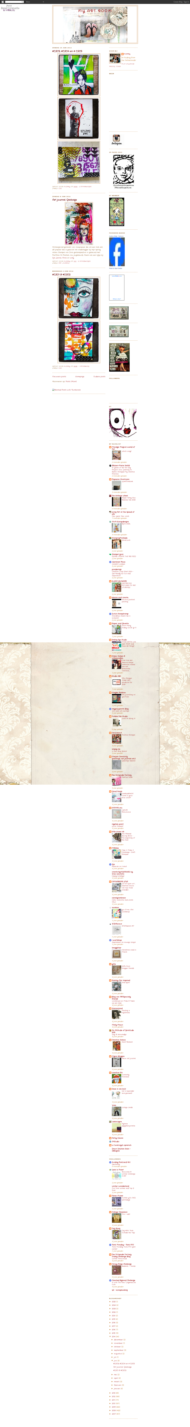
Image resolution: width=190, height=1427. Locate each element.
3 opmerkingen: (84, 261)
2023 (114, 1308)
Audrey (127, 54)
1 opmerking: (84, 366)
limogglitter (116, 948)
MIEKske (115, 848)
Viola (114, 1105)
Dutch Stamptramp (120, 614)
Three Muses (117, 1196)
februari (118, 1385)
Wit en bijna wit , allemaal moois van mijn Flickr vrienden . (128, 887)
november (118, 1343)
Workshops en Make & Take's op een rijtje (123, 1002)
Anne (64, 258)
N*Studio (115, 1141)
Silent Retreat (127, 1042)
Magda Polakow (119, 692)
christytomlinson (119, 898)
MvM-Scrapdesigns (120, 522)
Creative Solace (119, 1040)
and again (126, 982)
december (118, 1340)
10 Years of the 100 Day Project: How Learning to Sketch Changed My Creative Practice (123, 471)
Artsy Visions (117, 1138)
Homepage (79, 376)
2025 (114, 1301)
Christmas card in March (129, 951)
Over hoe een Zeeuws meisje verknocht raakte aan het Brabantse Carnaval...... (128, 665)
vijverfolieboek (127, 481)
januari (117, 1388)
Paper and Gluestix (120, 623)
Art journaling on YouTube (128, 696)
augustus (118, 1353)
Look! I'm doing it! (128, 718)
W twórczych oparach (121, 1145)
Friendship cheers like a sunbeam (121, 617)
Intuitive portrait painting (128, 601)
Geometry (116, 1164)
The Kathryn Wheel (120, 496)
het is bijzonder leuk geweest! (128, 1092)
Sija (53, 258)
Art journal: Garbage (64, 200)
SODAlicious (117, 924)
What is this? (117, 299)
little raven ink (118, 831)
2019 (114, 1319)
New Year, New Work (120, 516)
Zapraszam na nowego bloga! (124, 942)
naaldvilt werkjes (118, 564)
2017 (114, 1326)
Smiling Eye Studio (119, 640)
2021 (114, 1315)
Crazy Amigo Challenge (122, 1264)
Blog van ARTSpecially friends (121, 998)
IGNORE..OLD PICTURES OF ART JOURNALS (129, 585)
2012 (114, 1396)
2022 (114, 1312)
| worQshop (117, 940)
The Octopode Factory (121, 775)
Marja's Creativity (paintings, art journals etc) (124, 757)
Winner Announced (119, 1259)
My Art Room (95, 11)
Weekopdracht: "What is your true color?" (128, 795)
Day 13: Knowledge (119, 1034)
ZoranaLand (117, 1008)
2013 (114, 1393)
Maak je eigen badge (115, 268)
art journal (64, 263)
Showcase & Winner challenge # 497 (128, 1174)
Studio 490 (116, 676)
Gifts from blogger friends (128, 967)
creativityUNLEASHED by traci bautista (122, 873)
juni (115, 1360)
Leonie (58, 258)
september (119, 1350)
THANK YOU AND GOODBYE (129, 1199)
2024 (114, 1305)
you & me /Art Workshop (127, 911)
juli (115, 1357)
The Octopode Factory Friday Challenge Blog (121, 1255)
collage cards (127, 1107)
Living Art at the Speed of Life (123, 513)
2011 (113, 1400)
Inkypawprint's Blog (120, 709)
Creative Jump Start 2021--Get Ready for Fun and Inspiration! (122, 573)
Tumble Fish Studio (120, 716)
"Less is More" (118, 1170)
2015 (114, 1333)
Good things (117, 791)
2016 (114, 1329)
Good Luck (126, 540)
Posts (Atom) (71, 381)
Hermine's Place (118, 562)
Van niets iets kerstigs (120, 711)
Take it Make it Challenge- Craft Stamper (128, 852)
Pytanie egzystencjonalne (128, 1125)
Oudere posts (99, 376)
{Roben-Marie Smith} (121, 465)
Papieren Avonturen (120, 479)
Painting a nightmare (126, 1011)
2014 (114, 1336)
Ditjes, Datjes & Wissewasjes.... (118, 657)
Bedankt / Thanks (128, 1266)
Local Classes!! (117, 826)
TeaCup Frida (127, 777)
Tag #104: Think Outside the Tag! (128, 1231)
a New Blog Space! (119, 751)
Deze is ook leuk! (119, 1089)
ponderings (116, 569)
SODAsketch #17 (128, 926)
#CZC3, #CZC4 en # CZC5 (67, 51)
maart (117, 1381)
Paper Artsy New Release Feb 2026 (129, 499)
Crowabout (117, 733)
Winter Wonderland (120, 1186)
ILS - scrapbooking (120, 1290)
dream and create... (120, 597)
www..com (117, 276)
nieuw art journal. (129, 1058)
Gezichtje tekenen (128, 761)
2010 (114, 1403)
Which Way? (126, 451)
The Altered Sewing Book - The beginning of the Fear (128, 837)
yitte (114, 964)
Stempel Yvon (117, 554)
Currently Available (125, 1076)
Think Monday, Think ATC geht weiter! (123, 1248)
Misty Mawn (117, 1025)
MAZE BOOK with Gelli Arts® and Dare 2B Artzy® (129, 644)
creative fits (117, 1072)
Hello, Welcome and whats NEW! (122, 901)
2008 (114, 1410)
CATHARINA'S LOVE (120, 881)
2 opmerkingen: (85, 187)
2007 (114, 1414)
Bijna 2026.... (126, 524)
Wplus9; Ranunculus (126, 811)
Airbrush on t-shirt (119, 866)
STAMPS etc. (117, 808)
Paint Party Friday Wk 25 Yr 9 (129, 627)
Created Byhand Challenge (123, 1280)
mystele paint (118, 824)
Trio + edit (126, 1214)
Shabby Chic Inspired (121, 980)
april (116, 1378)
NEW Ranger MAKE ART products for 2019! (127, 681)
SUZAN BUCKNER (119, 581)
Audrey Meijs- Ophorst (116, 236)
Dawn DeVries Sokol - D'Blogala (121, 1150)
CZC (60, 188)
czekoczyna (117, 1121)
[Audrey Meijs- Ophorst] (117, 266)
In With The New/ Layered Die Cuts (124, 1283)
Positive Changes (128, 735)
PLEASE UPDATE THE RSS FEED (124, 556)
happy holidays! (118, 876)
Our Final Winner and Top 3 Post (123, 1189)
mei (115, 1374)
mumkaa (115, 907)
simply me (116, 749)
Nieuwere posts (59, 376)
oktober (117, 1347)
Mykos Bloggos (118, 1056)
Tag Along (116, 1228)
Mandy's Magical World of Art (123, 448)
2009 (114, 1407)
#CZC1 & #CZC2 (61, 274)
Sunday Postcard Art (121, 1162)
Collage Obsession (119, 1212)
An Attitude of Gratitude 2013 (123, 1031)
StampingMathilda (119, 538)
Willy (72, 258)
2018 (114, 1322)
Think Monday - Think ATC (123, 1245)
